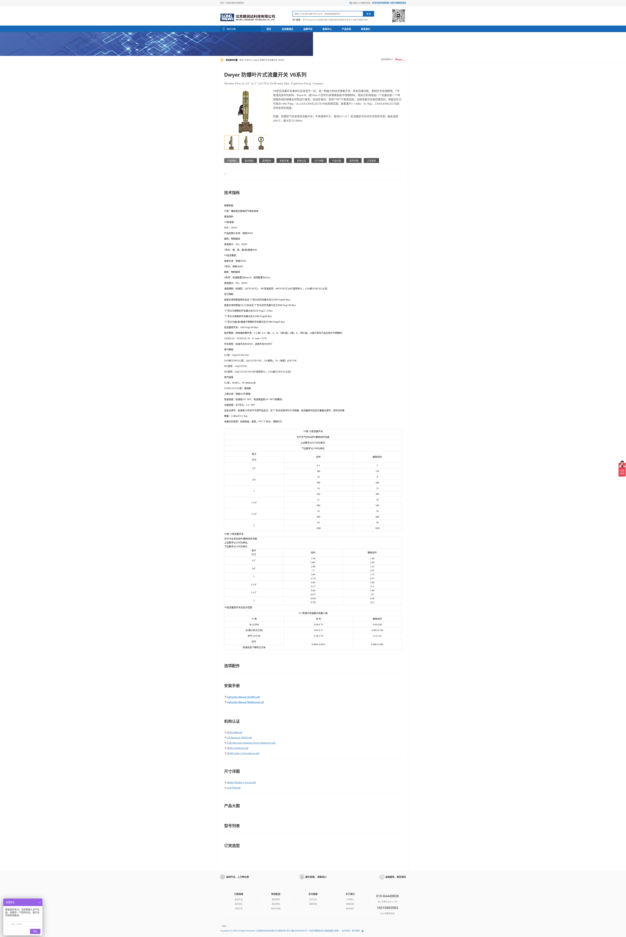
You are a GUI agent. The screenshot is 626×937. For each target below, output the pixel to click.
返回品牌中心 (387, 59)
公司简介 (350, 899)
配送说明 (276, 899)
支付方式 (313, 899)
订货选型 (371, 160)
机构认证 (301, 160)
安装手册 (284, 160)
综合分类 (231, 28)
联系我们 (350, 908)
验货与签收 (276, 908)
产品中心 (248, 59)
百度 (224, 926)
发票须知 (313, 903)
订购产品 (239, 908)
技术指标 (249, 160)
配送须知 (276, 903)
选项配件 (266, 160)
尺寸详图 (319, 160)
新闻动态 (350, 903)
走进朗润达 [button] (287, 28)
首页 (269, 28)
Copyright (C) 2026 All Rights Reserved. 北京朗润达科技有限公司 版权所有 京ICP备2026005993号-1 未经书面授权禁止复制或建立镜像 (279, 930)
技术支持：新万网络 (351, 930)
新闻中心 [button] (327, 28)
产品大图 (336, 160)
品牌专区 (308, 28)
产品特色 (231, 160)
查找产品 (239, 899)
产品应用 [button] (346, 28)
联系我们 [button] (365, 28)
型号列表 (353, 160)
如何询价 (239, 903)
